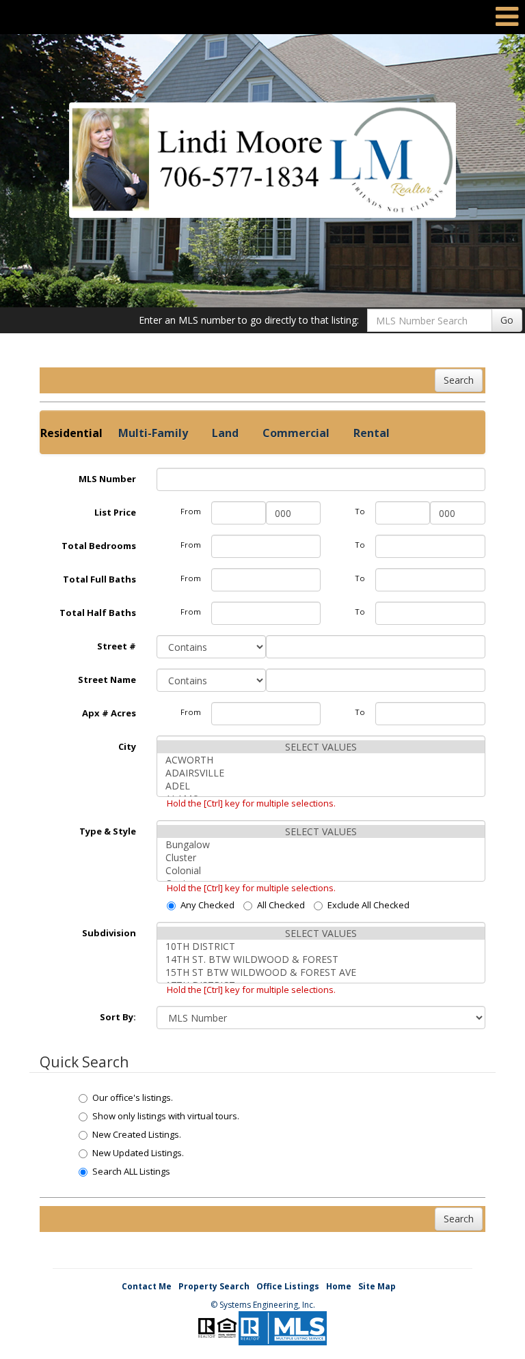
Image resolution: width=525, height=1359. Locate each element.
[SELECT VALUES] (321, 746)
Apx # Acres (109, 713)
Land (225, 432)
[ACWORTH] (320, 759)
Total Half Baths (97, 612)
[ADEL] (320, 785)
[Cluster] (320, 857)
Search (459, 380)
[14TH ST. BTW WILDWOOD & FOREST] (320, 959)
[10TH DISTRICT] (320, 946)
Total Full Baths (99, 579)
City (127, 746)
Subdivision (109, 933)
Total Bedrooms (99, 546)
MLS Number (107, 479)
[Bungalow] (320, 844)
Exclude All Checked (368, 905)
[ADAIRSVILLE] (320, 772)
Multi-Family (153, 432)
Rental (371, 432)
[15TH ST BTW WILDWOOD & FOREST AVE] (320, 972)
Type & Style (107, 831)
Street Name (107, 679)
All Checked (281, 905)
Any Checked (207, 905)
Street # (116, 646)
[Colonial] (320, 870)
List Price (115, 512)
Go (506, 319)
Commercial (295, 432)
